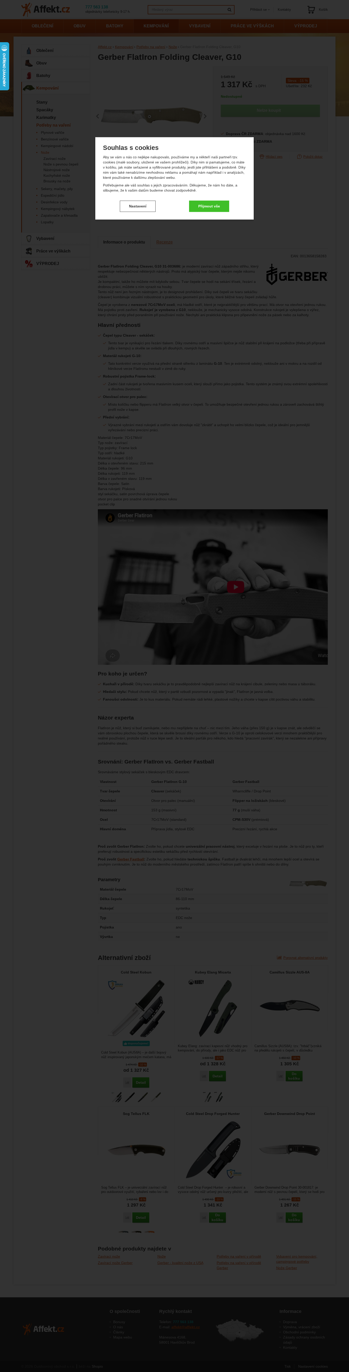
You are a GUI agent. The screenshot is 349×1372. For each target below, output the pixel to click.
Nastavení (137, 206)
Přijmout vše (209, 206)
